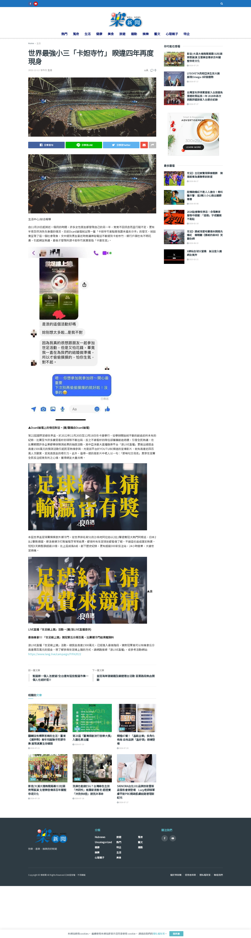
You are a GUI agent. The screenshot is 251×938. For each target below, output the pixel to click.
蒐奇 (76, 33)
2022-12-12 (33, 70)
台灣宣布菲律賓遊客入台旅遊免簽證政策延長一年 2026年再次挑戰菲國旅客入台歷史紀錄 (205, 95)
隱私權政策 (205, 874)
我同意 (176, 933)
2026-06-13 (193, 243)
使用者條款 (190, 874)
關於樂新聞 (176, 874)
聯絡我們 (218, 874)
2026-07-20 (79, 744)
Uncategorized (103, 842)
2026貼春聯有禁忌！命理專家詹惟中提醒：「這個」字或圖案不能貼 (204, 215)
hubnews (100, 837)
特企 (187, 33)
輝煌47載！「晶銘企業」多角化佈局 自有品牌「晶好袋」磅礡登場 (136, 739)
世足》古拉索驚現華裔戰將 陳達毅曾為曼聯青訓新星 (205, 174)
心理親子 (172, 33)
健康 (99, 33)
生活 (88, 33)
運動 (134, 33)
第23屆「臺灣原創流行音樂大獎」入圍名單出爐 (92, 738)
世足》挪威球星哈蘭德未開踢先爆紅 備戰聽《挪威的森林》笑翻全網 (205, 234)
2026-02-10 (193, 223)
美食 (111, 33)
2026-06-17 (193, 181)
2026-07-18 (79, 798)
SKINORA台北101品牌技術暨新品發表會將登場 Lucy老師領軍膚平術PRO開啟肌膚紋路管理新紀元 (136, 791)
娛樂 (146, 33)
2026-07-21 (35, 748)
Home (31, 43)
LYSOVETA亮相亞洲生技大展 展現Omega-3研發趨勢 (204, 75)
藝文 (157, 33)
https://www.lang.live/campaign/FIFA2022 (54, 654)
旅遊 (122, 33)
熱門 (64, 33)
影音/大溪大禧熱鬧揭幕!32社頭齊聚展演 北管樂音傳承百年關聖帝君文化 (47, 790)
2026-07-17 (123, 802)
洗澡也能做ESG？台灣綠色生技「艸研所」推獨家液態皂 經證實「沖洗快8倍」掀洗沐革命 (92, 790)
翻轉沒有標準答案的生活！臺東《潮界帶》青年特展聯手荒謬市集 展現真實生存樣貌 (47, 739)
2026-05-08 (193, 203)
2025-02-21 (193, 259)
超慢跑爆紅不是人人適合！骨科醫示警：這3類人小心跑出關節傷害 (205, 195)
